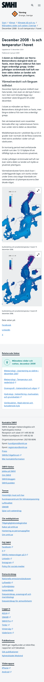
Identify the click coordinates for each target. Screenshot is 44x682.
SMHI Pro (19, 621)
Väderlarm (20, 632)
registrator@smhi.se (17, 447)
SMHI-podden (8, 483)
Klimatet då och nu (26, 22)
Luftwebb (19, 582)
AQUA (18, 613)
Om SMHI (6, 475)
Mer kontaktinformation (13, 459)
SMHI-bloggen (8, 479)
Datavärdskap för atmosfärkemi (17, 601)
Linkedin (19, 558)
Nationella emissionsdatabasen (16, 578)
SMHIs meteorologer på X (22, 554)
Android (19, 671)
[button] (32, 5)
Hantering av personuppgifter (16, 530)
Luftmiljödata (8, 586)
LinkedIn (8, 329)
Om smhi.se (7, 534)
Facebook (8, 325)
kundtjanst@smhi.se (17, 443)
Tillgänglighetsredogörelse (14, 523)
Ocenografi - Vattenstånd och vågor (21, 388)
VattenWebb (7, 590)
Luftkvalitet (7, 503)
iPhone (18, 667)
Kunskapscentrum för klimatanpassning (20, 499)
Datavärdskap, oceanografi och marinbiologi (16, 595)
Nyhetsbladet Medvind (12, 655)
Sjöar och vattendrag (11, 510)
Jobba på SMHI (9, 471)
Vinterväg (19, 628)
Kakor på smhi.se (10, 527)
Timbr (18, 624)
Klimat (12, 22)
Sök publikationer (10, 651)
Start (4, 22)
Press (4, 451)
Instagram (20, 562)
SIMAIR (5, 506)
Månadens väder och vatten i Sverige (19, 25)
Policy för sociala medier (13, 566)
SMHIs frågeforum (22, 455)
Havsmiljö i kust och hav (13, 495)
